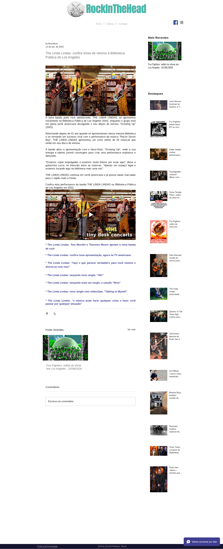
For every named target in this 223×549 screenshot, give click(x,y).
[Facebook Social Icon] (175, 22)
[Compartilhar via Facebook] (47, 313)
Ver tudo (132, 329)
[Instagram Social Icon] (181, 22)
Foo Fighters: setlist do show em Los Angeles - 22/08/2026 (64, 367)
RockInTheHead (116, 9)
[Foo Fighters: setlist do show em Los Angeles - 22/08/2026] (65, 347)
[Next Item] (176, 51)
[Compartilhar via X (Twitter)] (54, 313)
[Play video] (91, 214)
